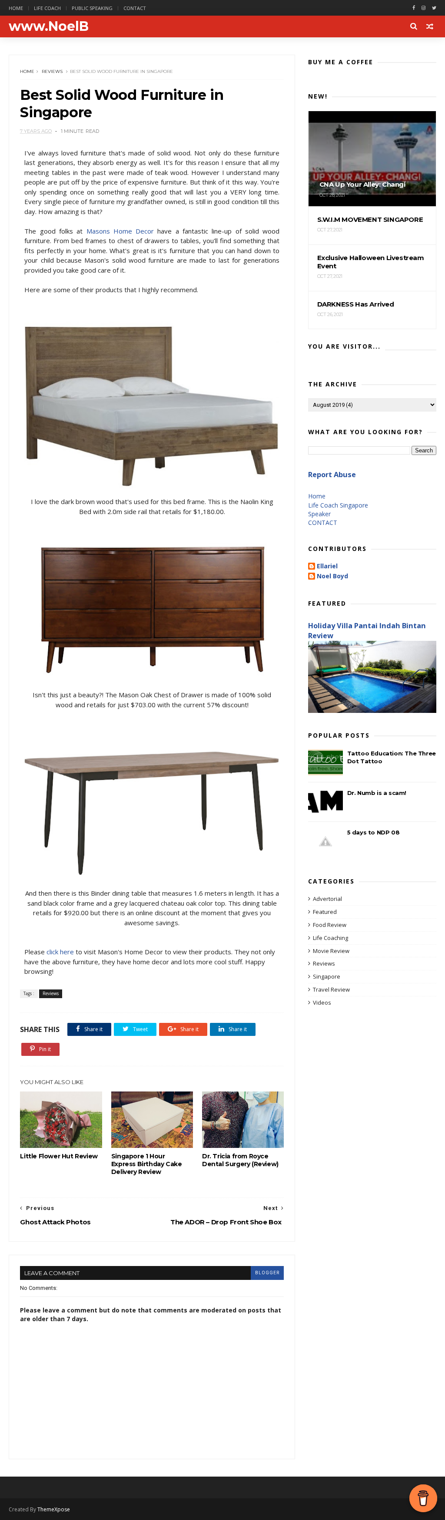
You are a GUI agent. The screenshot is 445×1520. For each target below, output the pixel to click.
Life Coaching (330, 938)
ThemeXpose (53, 1509)
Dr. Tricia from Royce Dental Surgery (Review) (240, 1160)
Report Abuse (332, 474)
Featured (325, 912)
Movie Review (331, 951)
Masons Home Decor (120, 231)
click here (60, 951)
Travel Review (331, 989)
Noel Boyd (332, 576)
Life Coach (47, 8)
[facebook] (413, 8)
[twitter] (434, 8)
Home (16, 8)
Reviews (52, 71)
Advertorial (327, 899)
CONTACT (322, 522)
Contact (134, 8)
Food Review (329, 925)
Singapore (326, 976)
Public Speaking (92, 8)
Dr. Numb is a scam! (376, 792)
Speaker (319, 514)
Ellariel (327, 566)
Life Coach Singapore (338, 505)
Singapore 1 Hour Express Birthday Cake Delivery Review (146, 1164)
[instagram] (423, 8)
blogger (267, 1272)
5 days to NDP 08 (373, 832)
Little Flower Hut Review (58, 1156)
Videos (322, 1002)
